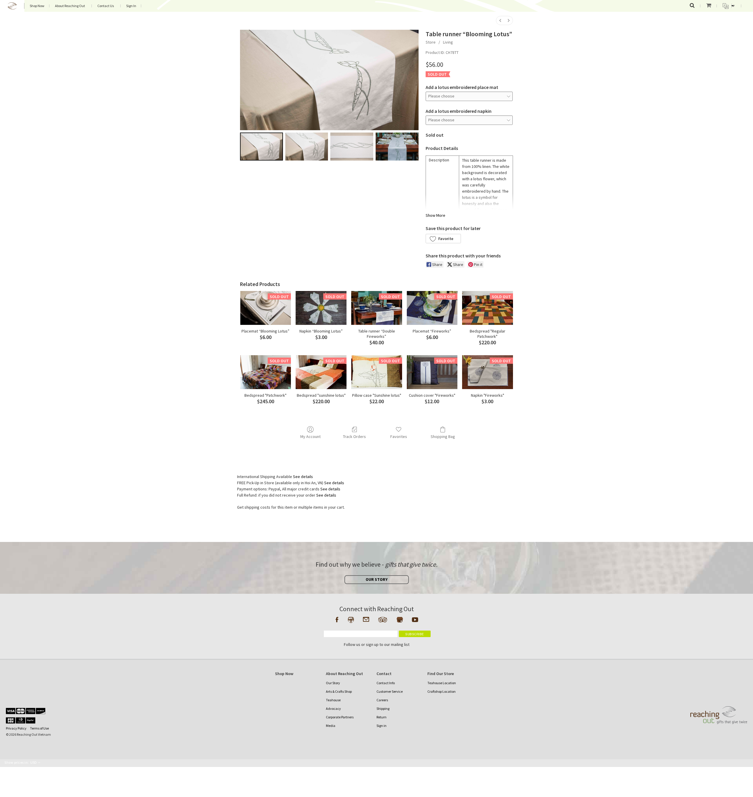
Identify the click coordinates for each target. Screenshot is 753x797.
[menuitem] (500, 20)
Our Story (333, 683)
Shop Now (37, 6)
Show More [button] (435, 215)
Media (330, 725)
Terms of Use (39, 728)
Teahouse (333, 700)
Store (431, 42)
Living (448, 42)
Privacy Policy (16, 728)
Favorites (398, 436)
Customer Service (389, 691)
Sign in (381, 725)
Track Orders (354, 436)
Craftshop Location (441, 691)
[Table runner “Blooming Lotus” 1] (306, 146)
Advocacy (333, 708)
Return (381, 717)
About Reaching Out (70, 6)
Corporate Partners (340, 717)
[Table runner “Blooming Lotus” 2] (351, 146)
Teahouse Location (441, 683)
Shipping (382, 708)
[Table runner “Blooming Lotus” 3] (397, 146)
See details (303, 476)
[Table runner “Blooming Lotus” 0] (261, 146)
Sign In (131, 6)
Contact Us (105, 6)
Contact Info (385, 683)
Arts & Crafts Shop (339, 691)
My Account (310, 436)
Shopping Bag (443, 436)
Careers (382, 700)
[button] (443, 238)
